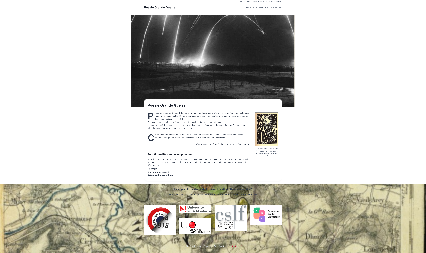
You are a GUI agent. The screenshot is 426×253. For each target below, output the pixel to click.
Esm (267, 7)
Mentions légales (245, 1)
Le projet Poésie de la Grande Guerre (269, 1)
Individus (250, 7)
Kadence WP (238, 246)
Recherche (276, 7)
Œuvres (259, 7)
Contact (254, 1)
